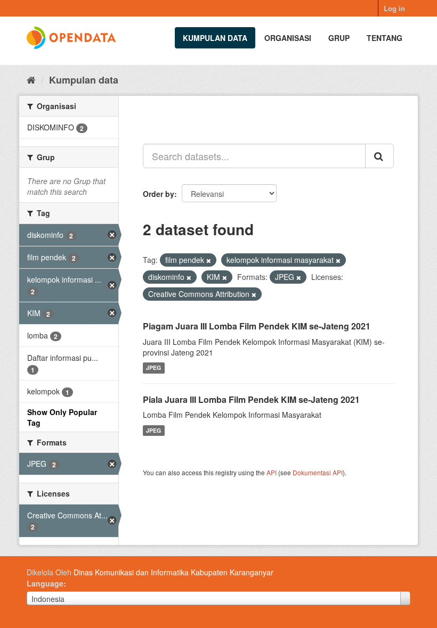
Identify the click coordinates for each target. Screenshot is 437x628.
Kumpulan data (215, 37)
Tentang (384, 37)
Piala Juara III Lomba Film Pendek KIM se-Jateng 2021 (251, 399)
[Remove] (208, 260)
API (271, 472)
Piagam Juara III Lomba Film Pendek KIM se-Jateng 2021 (256, 326)
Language (45, 583)
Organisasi (287, 37)
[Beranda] (31, 79)
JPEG (153, 368)
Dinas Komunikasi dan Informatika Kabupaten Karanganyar (173, 572)
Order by (158, 193)
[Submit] (379, 156)
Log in (394, 8)
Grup (339, 37)
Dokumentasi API (318, 472)
